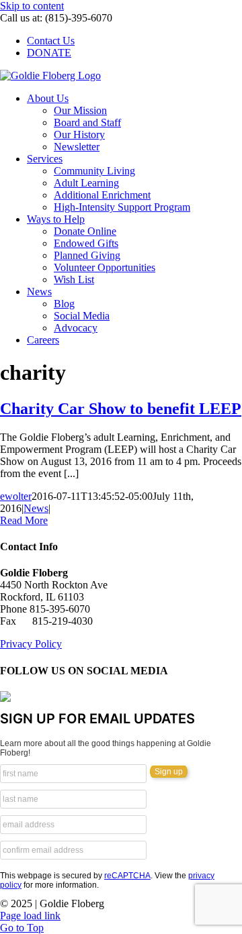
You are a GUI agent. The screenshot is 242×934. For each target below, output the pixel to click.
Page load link (30, 915)
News (36, 508)
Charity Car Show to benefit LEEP (120, 408)
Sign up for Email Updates (97, 719)
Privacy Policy (31, 644)
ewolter (16, 496)
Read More (24, 520)
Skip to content (32, 5)
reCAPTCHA (127, 875)
